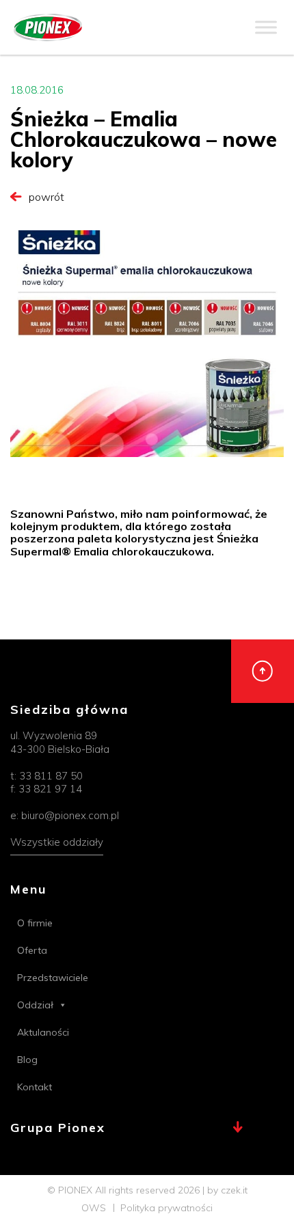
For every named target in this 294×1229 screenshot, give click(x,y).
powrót (46, 197)
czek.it (234, 1190)
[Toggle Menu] (266, 26)
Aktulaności (43, 1032)
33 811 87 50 (51, 775)
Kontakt (34, 1087)
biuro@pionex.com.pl (70, 815)
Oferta (32, 950)
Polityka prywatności (166, 1208)
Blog (27, 1059)
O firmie (35, 923)
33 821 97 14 (50, 788)
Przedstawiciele (52, 977)
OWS (93, 1208)
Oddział (35, 1005)
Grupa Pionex (57, 1128)
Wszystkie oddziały (56, 842)
